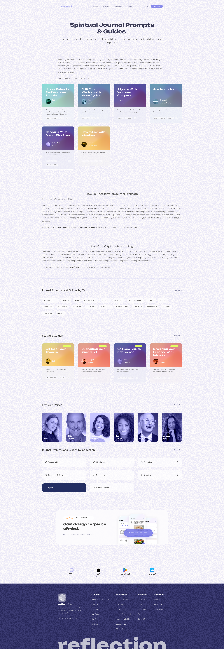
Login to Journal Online (100, 599)
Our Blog (94, 619)
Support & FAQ (122, 599)
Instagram (142, 609)
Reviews (94, 624)
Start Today (156, 6)
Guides (130, 6)
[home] (68, 6)
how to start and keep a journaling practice (76, 227)
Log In (146, 6)
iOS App (157, 599)
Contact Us (142, 619)
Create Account (97, 604)
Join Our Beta (121, 609)
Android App (159, 604)
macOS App (158, 609)
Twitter (141, 614)
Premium (94, 609)
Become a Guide (122, 624)
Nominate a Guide (123, 619)
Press (93, 629)
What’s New (118, 6)
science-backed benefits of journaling (72, 267)
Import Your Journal (123, 614)
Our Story (95, 614)
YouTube (141, 599)
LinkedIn (141, 604)
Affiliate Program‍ (122, 629)
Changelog (120, 604)
